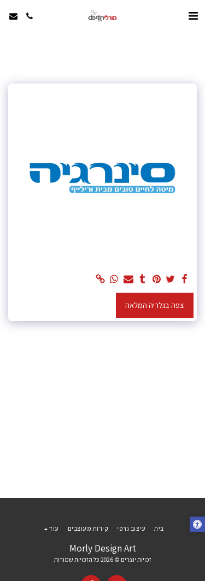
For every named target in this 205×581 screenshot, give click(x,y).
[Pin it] (156, 279)
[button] (193, 16)
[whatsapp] (114, 279)
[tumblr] (142, 279)
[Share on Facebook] (184, 279)
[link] (100, 279)
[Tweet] (170, 279)
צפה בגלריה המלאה (154, 305)
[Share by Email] (128, 279)
